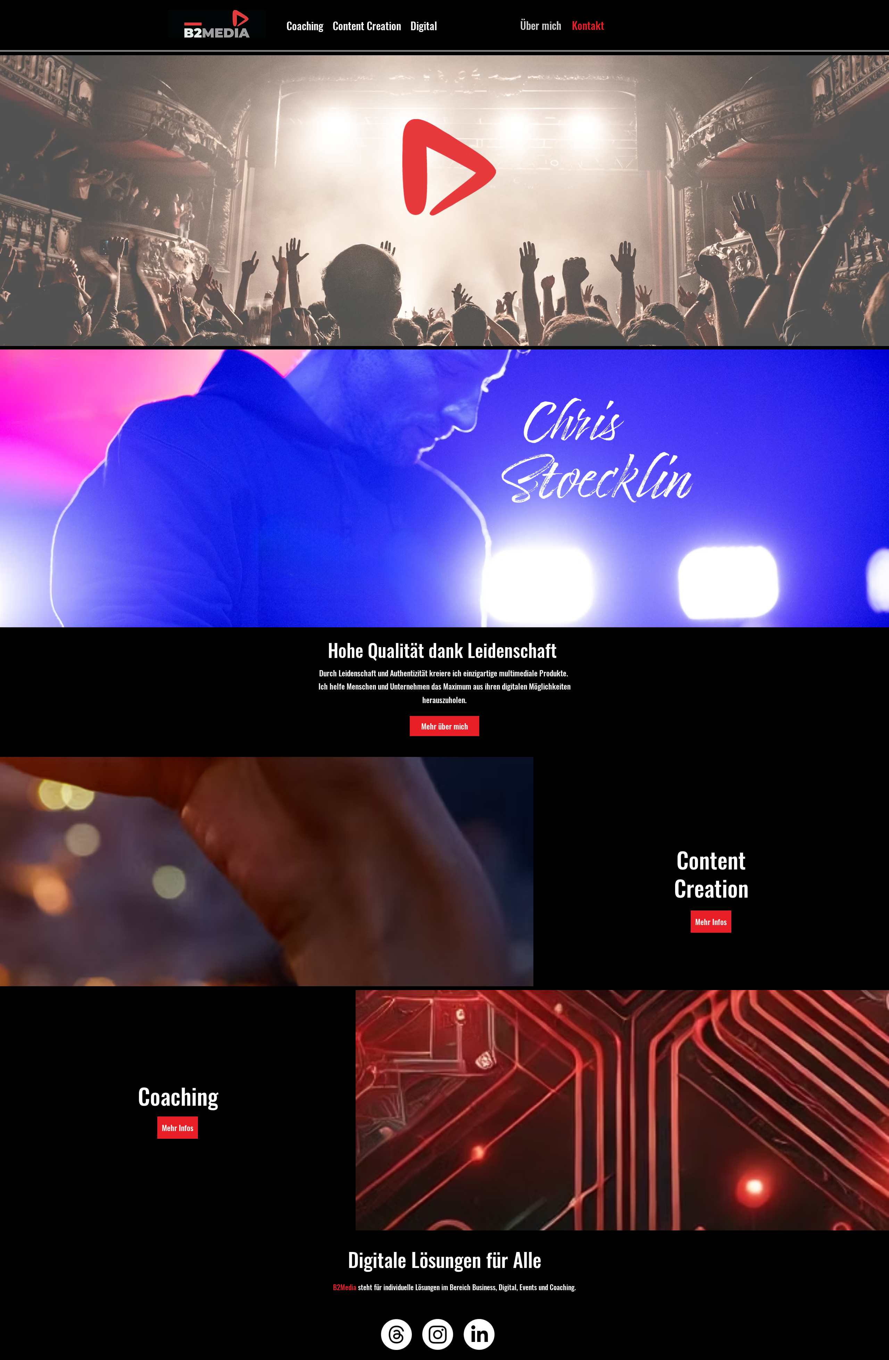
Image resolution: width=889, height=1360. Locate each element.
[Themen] (396, 1334)
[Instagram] (437, 1334)
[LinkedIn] (479, 1334)
